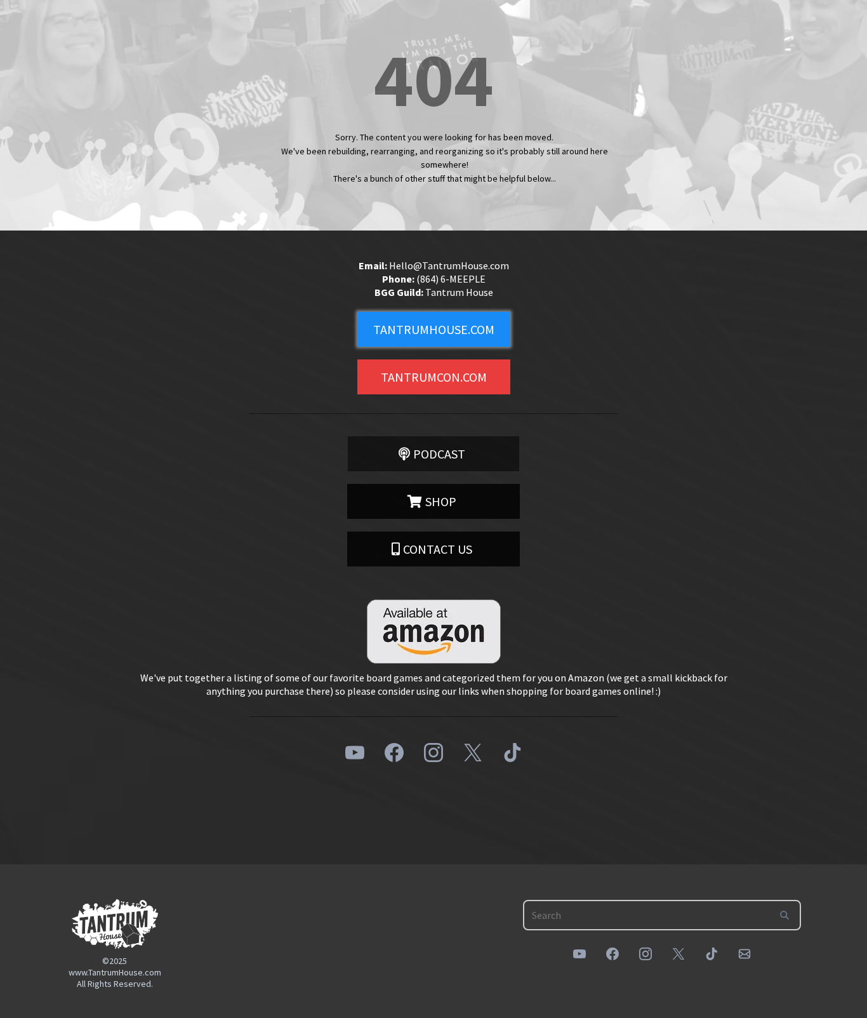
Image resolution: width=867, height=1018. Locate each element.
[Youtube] (354, 752)
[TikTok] (512, 752)
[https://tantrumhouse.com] (115, 923)
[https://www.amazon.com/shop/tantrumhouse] (433, 631)
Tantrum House (459, 292)
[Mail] (744, 953)
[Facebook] (394, 752)
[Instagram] (433, 752)
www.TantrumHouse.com (115, 972)
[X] (473, 752)
